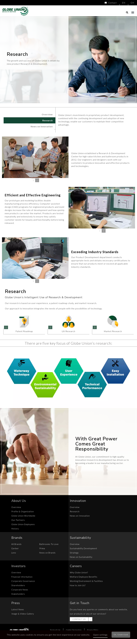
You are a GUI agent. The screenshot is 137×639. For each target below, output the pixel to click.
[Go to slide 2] (37, 180)
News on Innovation (42, 126)
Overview (47, 114)
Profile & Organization (22, 511)
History (15, 528)
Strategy (74, 552)
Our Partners (18, 520)
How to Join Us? (77, 585)
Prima (42, 548)
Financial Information (22, 577)
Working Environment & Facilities (86, 581)
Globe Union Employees (23, 524)
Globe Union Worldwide (23, 516)
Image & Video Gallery (22, 613)
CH (132, 2)
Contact (112, 2)
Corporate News (19, 589)
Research (47, 120)
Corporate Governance (23, 581)
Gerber (15, 548)
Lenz (13, 552)
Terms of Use (55, 630)
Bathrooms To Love (49, 544)
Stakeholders (18, 594)
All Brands (16, 544)
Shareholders (18, 585)
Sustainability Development (83, 548)
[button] (133, 12)
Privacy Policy (92, 630)
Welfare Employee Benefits (83, 577)
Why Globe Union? (79, 572)
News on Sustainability (81, 557)
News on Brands (47, 552)
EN (123, 2)
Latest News (17, 609)
